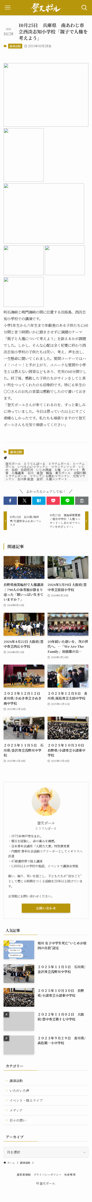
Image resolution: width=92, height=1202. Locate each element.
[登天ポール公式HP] (46, 7)
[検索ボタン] (84, 7)
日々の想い (17, 1120)
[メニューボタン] (7, 7)
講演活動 (15, 46)
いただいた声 (19, 1090)
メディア (15, 1110)
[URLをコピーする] (81, 501)
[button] (10, 501)
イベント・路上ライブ (26, 1100)
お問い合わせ (46, 908)
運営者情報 (24, 1174)
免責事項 (69, 1174)
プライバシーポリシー (47, 1174)
